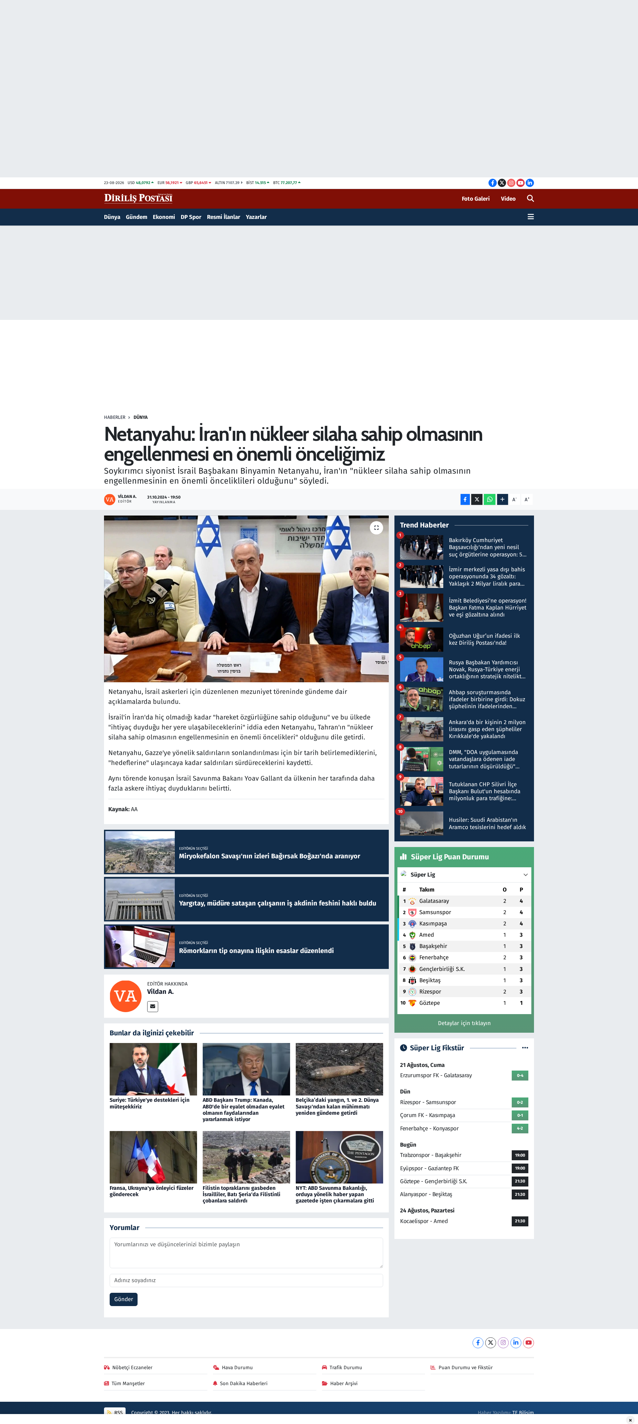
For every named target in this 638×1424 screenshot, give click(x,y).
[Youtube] (528, 1342)
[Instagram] (503, 1342)
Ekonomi (164, 217)
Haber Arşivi (344, 1383)
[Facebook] (478, 1342)
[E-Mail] (152, 1006)
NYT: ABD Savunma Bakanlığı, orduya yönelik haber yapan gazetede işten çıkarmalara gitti (335, 1194)
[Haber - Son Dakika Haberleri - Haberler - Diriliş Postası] (138, 198)
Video (508, 198)
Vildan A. (160, 992)
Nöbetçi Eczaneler (132, 1368)
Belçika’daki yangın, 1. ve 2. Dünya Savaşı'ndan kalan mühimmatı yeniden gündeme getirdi (337, 1106)
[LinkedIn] (515, 1342)
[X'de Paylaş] (476, 499)
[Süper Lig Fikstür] (525, 1048)
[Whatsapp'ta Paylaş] (489, 499)
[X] (490, 1342)
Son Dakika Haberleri (243, 1383)
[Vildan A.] (126, 995)
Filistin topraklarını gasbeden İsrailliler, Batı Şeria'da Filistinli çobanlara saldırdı (241, 1194)
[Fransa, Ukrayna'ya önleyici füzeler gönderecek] (153, 1156)
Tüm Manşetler (128, 1383)
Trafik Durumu (346, 1368)
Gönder (123, 1299)
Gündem (136, 217)
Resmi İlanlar (223, 217)
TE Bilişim (523, 1413)
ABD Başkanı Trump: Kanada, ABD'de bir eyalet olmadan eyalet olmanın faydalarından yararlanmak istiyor (243, 1109)
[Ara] (530, 199)
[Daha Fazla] (502, 499)
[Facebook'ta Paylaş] (465, 499)
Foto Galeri (476, 198)
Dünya (112, 217)
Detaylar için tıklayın (464, 1023)
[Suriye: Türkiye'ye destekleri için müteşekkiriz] (153, 1069)
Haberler (114, 417)
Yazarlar (256, 217)
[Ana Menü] (531, 217)
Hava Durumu (237, 1368)
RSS (118, 1413)
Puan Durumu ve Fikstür (466, 1368)
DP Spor (191, 217)
